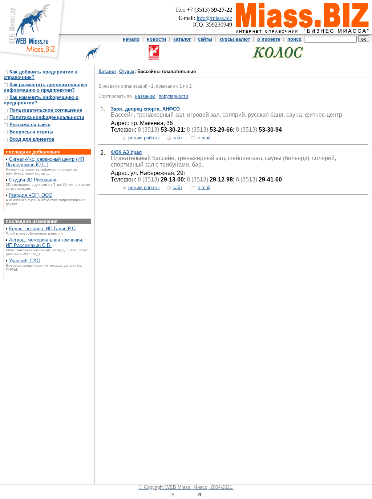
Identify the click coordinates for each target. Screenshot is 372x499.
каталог (182, 39)
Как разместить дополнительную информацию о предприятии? (45, 87)
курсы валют (234, 39)
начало (131, 39)
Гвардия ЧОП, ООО (30, 195)
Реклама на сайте (29, 124)
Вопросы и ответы (31, 132)
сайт (177, 137)
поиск (294, 39)
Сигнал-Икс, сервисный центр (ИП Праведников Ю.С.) (45, 161)
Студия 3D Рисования (33, 180)
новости (156, 39)
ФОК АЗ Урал (126, 152)
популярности (173, 96)
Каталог (107, 71)
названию (145, 96)
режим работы (143, 137)
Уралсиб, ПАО (24, 260)
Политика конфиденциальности (46, 117)
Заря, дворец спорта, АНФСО (145, 109)
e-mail (204, 137)
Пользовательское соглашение (45, 110)
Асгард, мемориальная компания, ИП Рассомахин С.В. (45, 242)
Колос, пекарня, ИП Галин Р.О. (43, 228)
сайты (205, 39)
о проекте (268, 39)
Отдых (126, 71)
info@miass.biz (214, 18)
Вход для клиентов (31, 139)
